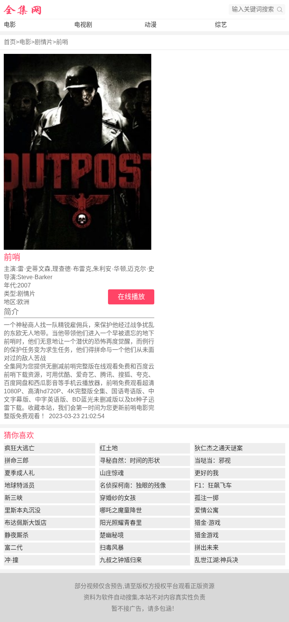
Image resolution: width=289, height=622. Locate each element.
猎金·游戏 (208, 523)
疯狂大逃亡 (20, 448)
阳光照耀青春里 (121, 523)
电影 (10, 24)
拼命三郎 (17, 460)
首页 (10, 42)
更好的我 (207, 473)
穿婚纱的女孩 (118, 498)
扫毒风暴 (112, 547)
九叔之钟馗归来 (121, 560)
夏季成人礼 (20, 473)
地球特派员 (20, 485)
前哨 (62, 42)
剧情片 (44, 42)
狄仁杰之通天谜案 (219, 448)
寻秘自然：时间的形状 (130, 460)
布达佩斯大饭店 (26, 523)
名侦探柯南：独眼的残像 (133, 485)
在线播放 (131, 297)
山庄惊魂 (112, 473)
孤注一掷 (207, 498)
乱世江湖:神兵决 (216, 560)
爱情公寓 (207, 510)
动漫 (150, 24)
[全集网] (22, 9)
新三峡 (14, 498)
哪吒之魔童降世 (121, 510)
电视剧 (83, 24)
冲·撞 (11, 560)
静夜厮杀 (17, 535)
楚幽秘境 (112, 535)
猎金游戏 (207, 535)
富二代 (14, 547)
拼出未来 (207, 547)
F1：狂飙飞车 (213, 485)
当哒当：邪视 (213, 460)
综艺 (221, 24)
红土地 (109, 448)
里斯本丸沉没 (23, 510)
